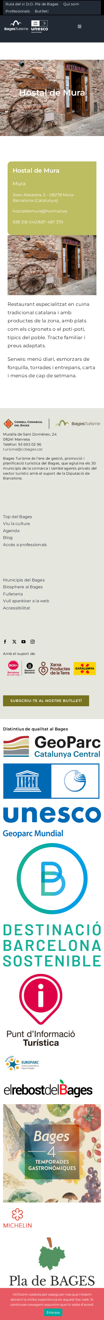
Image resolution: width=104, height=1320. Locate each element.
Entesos (53, 1312)
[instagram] (33, 642)
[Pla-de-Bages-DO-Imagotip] (52, 1235)
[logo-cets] (22, 1055)
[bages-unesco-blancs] (26, 20)
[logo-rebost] (48, 1080)
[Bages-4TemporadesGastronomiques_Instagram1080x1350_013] (52, 1106)
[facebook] (5, 642)
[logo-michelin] (17, 1209)
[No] (97, 1304)
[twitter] (14, 642)
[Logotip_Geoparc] (52, 737)
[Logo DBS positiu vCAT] (52, 845)
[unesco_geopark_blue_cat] (52, 765)
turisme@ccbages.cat (23, 449)
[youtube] (23, 642)
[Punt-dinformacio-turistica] (41, 973)
